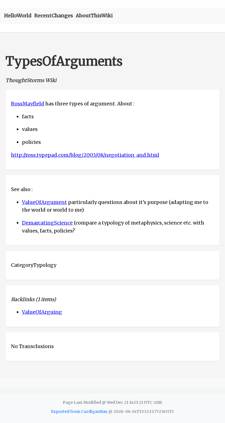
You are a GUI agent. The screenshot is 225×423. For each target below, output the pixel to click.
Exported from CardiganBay (79, 411)
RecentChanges (53, 15)
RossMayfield (27, 103)
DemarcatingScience (47, 223)
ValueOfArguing (42, 312)
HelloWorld (18, 15)
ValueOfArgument (44, 202)
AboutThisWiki (94, 15)
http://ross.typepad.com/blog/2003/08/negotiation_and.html (85, 155)
